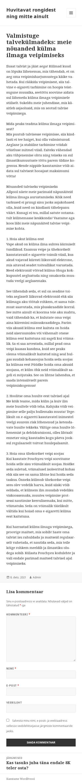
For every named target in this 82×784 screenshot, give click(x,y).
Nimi (11, 668)
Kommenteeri (18, 614)
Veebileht (14, 702)
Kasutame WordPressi (20, 779)
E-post (12, 685)
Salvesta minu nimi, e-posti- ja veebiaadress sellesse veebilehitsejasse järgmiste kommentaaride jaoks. (39, 726)
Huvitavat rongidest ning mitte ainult (31, 12)
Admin (37, 577)
